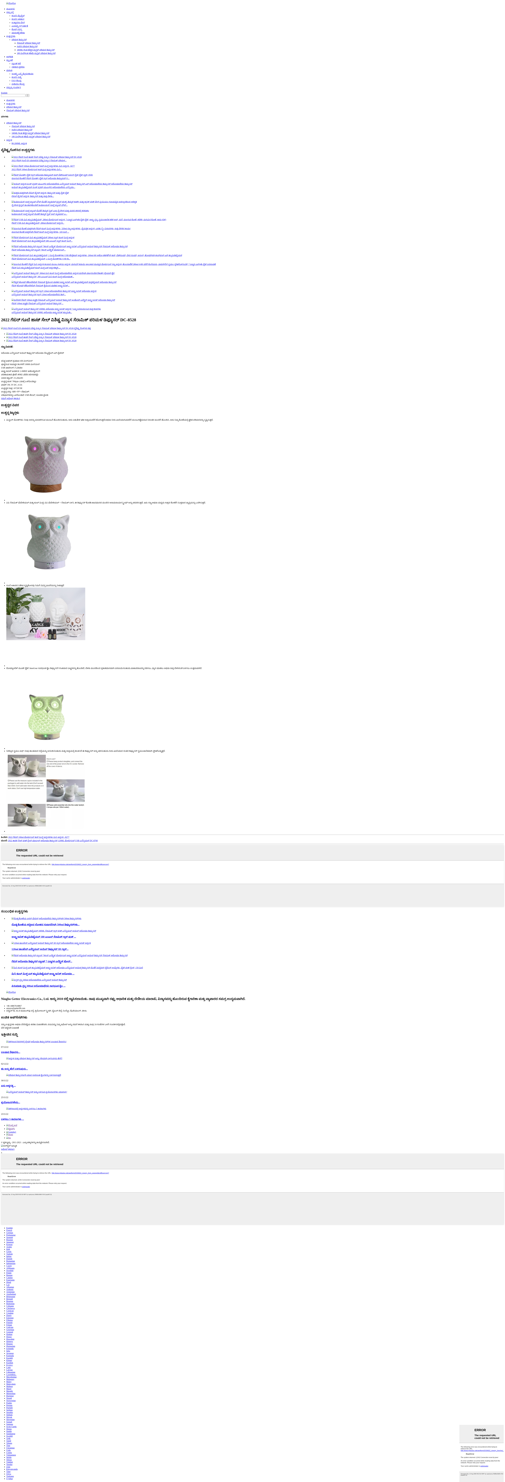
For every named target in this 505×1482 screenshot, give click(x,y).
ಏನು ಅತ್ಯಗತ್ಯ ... (8, 1085)
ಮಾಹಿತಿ (9, 70)
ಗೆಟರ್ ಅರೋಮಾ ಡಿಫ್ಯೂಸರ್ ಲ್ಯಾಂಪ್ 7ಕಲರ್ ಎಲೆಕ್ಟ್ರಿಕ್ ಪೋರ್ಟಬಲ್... (39, 250)
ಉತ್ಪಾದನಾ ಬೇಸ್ (18, 22)
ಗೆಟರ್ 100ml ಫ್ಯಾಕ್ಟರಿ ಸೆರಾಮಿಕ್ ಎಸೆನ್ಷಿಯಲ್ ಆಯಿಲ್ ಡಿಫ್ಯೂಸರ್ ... (37, 303)
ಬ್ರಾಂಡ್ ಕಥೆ (16, 63)
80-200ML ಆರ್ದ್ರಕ (19, 143)
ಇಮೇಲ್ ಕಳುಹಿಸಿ (7, 1149)
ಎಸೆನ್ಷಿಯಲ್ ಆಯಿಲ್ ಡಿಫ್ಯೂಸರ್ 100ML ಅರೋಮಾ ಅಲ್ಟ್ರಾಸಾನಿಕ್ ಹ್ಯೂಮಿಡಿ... (42, 312)
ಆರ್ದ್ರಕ (9, 140)
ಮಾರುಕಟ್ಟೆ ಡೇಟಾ (18, 33)
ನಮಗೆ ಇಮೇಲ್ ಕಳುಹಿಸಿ (10, 398)
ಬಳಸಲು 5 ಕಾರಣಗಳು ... (12, 1119)
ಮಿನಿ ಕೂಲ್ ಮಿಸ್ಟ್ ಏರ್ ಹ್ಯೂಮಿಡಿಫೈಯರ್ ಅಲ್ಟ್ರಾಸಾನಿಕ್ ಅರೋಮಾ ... (43, 973)
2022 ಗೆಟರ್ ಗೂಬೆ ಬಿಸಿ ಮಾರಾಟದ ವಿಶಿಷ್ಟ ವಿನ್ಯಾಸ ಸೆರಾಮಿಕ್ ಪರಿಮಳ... (39, 160)
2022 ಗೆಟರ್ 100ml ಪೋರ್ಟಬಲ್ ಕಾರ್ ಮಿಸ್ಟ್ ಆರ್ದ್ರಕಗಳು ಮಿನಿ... (37, 169)
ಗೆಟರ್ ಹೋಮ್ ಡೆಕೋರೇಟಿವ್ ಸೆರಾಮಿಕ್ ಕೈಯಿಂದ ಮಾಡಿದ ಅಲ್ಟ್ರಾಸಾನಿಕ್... (41, 285)
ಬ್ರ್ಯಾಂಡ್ (9, 60)
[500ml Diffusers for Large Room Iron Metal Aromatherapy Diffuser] (46, 918)
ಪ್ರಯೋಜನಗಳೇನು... (10, 1102)
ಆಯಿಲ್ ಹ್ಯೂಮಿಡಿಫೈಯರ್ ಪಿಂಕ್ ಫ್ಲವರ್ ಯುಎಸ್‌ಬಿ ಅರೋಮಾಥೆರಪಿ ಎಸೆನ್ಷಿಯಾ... (43, 187)
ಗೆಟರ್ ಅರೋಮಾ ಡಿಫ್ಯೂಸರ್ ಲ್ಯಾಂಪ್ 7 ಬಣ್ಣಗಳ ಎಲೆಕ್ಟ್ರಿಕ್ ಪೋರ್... (42, 961)
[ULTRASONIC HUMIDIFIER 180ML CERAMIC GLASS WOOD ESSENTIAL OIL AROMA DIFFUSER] (54, 931)
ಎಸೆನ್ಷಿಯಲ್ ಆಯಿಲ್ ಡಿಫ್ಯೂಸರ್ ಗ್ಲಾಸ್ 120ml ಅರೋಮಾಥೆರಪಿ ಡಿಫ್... (39, 294)
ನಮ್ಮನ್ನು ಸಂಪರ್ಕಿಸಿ (13, 87)
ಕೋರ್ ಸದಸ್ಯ (17, 29)
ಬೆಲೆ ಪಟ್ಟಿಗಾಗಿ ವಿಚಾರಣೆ (10, 1028)
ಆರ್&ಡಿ (9, 57)
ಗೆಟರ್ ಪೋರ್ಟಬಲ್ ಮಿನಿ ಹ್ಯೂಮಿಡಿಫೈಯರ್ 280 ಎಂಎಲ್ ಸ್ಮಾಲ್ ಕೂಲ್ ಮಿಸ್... (42, 241)
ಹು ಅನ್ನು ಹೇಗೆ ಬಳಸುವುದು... (14, 1068)
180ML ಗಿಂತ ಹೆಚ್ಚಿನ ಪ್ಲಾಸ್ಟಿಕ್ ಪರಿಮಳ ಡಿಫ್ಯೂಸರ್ (36, 50)
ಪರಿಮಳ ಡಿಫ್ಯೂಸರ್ (19, 39)
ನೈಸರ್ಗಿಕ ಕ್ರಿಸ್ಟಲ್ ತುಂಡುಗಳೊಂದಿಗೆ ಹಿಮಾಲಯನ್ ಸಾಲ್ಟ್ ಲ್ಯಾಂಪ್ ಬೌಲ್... (40, 205)
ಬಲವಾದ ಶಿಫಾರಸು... (10, 1052)
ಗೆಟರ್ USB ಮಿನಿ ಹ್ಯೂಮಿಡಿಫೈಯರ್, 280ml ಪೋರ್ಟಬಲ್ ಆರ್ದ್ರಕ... (38, 223)
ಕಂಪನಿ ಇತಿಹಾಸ (18, 19)
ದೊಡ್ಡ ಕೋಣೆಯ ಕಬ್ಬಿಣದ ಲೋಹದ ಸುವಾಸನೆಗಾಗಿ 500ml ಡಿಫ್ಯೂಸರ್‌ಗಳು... (46, 924)
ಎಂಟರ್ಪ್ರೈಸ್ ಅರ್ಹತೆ (20, 26)
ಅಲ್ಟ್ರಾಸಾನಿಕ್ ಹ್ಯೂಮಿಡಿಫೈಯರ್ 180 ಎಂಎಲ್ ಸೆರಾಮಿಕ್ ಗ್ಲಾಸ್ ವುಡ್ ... (44, 936)
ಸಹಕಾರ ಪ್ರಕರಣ (18, 67)
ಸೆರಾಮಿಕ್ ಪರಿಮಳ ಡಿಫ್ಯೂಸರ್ (28, 43)
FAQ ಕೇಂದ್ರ (16, 80)
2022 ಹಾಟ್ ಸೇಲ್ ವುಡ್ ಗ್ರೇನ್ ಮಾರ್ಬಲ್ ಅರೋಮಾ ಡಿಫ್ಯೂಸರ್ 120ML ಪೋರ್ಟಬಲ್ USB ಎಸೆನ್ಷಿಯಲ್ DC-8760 (53, 840)
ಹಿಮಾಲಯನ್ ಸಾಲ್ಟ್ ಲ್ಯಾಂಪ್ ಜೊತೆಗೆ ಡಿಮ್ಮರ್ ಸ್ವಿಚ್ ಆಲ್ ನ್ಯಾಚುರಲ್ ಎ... (39, 214)
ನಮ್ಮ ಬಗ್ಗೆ (10, 12)
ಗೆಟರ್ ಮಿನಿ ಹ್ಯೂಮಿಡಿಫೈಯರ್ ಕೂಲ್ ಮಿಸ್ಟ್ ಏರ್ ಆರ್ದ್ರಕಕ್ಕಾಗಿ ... (36, 268)
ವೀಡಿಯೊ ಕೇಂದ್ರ (18, 84)
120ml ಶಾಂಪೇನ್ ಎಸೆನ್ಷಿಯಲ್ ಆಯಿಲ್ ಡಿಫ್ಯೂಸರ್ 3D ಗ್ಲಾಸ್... (40, 949)
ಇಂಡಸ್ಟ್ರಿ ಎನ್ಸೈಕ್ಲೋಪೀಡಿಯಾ (22, 74)
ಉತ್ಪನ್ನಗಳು (10, 36)
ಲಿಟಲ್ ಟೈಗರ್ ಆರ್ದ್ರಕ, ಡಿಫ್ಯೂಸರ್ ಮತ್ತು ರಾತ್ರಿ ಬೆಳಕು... (33, 196)
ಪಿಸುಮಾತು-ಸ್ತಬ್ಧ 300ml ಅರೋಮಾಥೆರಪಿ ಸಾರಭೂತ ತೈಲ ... (38, 986)
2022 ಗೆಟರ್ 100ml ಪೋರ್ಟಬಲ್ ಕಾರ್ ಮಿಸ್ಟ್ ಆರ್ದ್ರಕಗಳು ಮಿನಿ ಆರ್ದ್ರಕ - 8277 (38, 837)
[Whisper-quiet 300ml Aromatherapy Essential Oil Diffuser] (39, 980)
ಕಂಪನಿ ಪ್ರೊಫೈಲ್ (18, 16)
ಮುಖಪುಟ (10, 9)
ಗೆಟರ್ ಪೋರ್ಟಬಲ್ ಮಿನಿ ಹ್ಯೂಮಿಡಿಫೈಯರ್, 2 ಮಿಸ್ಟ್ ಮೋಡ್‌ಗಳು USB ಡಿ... (41, 259)
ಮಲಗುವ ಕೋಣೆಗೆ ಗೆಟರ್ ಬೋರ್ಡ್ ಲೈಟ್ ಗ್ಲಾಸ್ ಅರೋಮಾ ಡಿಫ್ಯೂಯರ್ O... (40, 178)
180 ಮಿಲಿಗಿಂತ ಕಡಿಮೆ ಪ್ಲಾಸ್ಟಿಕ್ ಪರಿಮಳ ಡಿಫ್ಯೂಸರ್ (36, 53)
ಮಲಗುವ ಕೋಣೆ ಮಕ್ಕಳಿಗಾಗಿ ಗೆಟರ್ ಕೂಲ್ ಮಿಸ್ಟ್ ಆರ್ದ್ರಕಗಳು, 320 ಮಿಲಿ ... (40, 232)
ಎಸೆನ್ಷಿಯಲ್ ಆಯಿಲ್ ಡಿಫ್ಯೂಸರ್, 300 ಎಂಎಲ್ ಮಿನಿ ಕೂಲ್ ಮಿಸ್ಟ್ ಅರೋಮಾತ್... (43, 277)
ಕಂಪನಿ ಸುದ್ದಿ (16, 77)
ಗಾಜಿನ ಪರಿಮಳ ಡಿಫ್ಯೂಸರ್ (27, 46)
